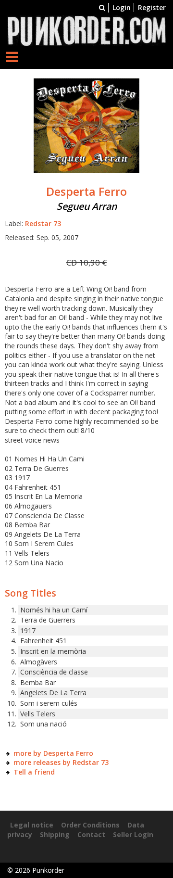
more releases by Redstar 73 (61, 762)
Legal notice (31, 824)
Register (152, 7)
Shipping (55, 834)
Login (121, 7)
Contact (91, 834)
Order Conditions (90, 824)
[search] (102, 7)
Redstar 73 (43, 223)
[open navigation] (12, 56)
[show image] (86, 125)
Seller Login (133, 834)
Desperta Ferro (86, 191)
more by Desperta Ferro (53, 753)
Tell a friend (34, 771)
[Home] (86, 30)
